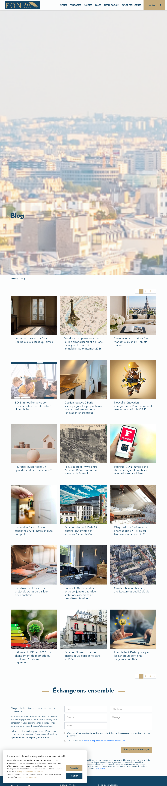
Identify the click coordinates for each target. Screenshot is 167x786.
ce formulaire (100, 768)
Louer (98, 5)
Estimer (63, 5)
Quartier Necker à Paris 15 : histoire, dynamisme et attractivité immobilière (81, 531)
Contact (152, 5)
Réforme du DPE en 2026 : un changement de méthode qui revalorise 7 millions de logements (33, 657)
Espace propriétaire (131, 5)
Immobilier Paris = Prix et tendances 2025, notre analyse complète (34, 531)
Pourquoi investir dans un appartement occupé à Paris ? (33, 468)
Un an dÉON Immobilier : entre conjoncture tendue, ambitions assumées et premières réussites (80, 593)
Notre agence (111, 5)
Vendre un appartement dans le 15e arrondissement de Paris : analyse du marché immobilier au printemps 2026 (83, 343)
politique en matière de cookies (30, 771)
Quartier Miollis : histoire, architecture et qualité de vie (132, 590)
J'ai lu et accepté (96, 741)
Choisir (74, 776)
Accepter (74, 768)
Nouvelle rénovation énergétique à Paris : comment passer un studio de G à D (133, 406)
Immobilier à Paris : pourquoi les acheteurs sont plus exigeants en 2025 (132, 656)
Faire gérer (75, 5)
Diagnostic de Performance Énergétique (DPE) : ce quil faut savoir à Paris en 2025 (130, 531)
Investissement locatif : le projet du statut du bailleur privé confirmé (31, 592)
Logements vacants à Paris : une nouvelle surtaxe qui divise (34, 340)
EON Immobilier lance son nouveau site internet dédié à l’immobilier (33, 406)
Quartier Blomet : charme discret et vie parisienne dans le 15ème (82, 656)
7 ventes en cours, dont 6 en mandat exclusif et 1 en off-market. (131, 342)
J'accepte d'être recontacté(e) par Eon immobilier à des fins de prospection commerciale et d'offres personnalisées (108, 734)
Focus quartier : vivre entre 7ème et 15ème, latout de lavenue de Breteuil (80, 470)
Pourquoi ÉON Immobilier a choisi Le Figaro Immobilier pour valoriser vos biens (131, 470)
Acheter (88, 5)
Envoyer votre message (136, 749)
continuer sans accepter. (28, 777)
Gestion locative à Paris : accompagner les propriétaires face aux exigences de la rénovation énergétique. (83, 407)
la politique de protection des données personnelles (103, 741)
